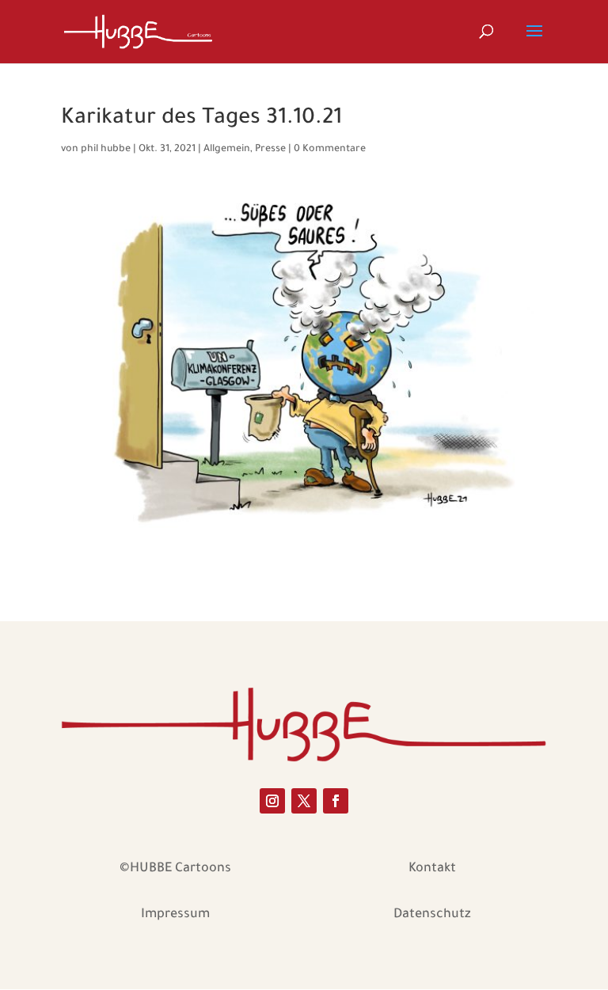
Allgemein (226, 149)
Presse (270, 149)
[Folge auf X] (304, 801)
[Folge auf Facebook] (335, 801)
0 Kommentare (330, 149)
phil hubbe (106, 149)
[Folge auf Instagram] (272, 801)
